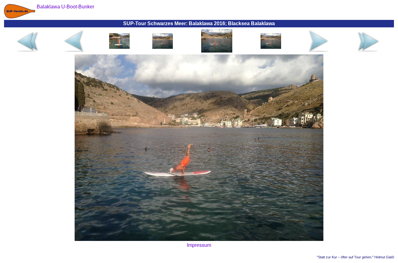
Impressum (199, 245)
